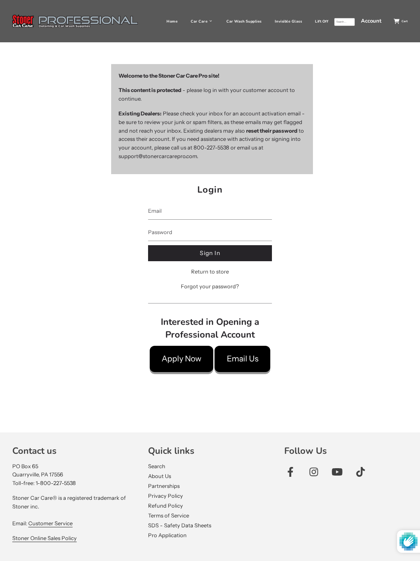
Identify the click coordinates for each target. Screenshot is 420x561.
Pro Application (167, 535)
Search (156, 466)
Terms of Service (168, 515)
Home (172, 21)
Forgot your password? (210, 286)
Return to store (210, 271)
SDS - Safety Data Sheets (179, 525)
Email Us (242, 358)
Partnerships (164, 486)
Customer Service (50, 523)
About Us (159, 476)
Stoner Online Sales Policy (44, 538)
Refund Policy (165, 505)
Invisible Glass (288, 21)
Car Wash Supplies (244, 21)
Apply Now (181, 358)
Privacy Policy (165, 495)
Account (371, 21)
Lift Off (321, 21)
